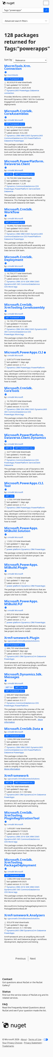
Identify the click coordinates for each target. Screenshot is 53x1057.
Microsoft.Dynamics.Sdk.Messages (23, 675)
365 (18, 284)
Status (6, 991)
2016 (23, 281)
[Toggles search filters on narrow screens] (46, 21)
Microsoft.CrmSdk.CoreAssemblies (18, 112)
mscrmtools (12, 75)
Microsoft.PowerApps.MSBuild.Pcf (21, 602)
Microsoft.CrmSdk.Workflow (18, 210)
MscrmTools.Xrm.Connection (17, 67)
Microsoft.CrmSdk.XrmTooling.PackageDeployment (20, 862)
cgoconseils (12, 641)
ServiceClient (34, 188)
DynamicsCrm (30, 656)
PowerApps (24, 90)
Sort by (8, 59)
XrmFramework (16, 775)
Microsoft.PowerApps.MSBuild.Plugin (21, 566)
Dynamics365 (13, 90)
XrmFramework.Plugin (21, 637)
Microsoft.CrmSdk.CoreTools (18, 389)
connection (9, 93)
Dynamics (11, 135)
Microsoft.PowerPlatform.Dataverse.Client (24, 162)
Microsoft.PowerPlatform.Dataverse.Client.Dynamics (25, 436)
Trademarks (8, 1046)
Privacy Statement (33, 1042)
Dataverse (34, 90)
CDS (25, 138)
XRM (23, 135)
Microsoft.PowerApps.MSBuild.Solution (21, 529)
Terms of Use (34, 1039)
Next (33, 958)
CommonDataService (13, 138)
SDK (27, 281)
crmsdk (11, 120)
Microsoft (19, 120)
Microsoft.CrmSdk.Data (22, 728)
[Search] (46, 10)
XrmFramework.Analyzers (24, 915)
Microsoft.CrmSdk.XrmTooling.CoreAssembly (24, 306)
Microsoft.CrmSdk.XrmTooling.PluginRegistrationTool (21, 815)
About (24, 1039)
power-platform (14, 549)
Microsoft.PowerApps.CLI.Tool (24, 484)
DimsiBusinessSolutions (28, 641)
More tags (12, 286)
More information (12, 769)
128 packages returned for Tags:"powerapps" (25, 42)
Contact (7, 979)
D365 (27, 135)
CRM (18, 135)
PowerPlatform (34, 138)
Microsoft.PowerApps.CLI (23, 352)
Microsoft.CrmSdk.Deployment (18, 258)
